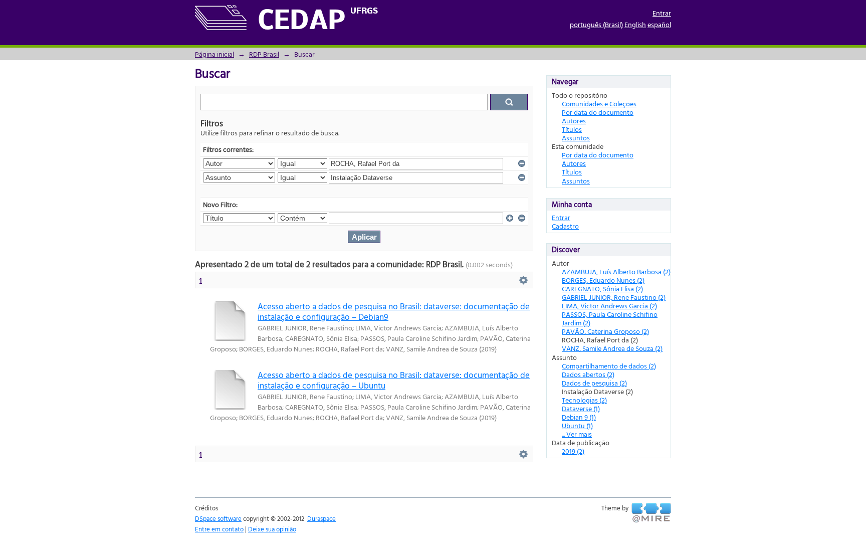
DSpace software (218, 518)
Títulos (572, 129)
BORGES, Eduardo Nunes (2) (603, 280)
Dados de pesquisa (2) (594, 383)
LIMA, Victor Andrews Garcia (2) (609, 305)
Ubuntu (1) (577, 425)
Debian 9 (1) (579, 417)
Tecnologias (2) (584, 400)
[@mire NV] (651, 513)
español (659, 24)
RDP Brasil (264, 54)
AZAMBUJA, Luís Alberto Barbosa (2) (616, 271)
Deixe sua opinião (272, 529)
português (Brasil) (596, 24)
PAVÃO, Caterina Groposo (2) (605, 331)
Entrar (662, 13)
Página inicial (214, 54)
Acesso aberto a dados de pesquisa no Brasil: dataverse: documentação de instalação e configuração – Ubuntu (394, 380)
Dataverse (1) (581, 408)
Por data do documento (597, 112)
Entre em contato (219, 529)
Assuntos (576, 137)
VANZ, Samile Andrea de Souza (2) (612, 348)
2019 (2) (573, 451)
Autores (574, 120)
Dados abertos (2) (588, 374)
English (635, 24)
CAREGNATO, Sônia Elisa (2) (602, 288)
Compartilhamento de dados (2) (609, 365)
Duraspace (321, 518)
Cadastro (565, 226)
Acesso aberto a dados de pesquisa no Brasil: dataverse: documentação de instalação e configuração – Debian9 (394, 311)
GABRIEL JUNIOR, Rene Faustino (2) (614, 297)
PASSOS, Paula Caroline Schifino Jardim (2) (610, 318)
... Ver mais (577, 434)
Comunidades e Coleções (599, 103)
